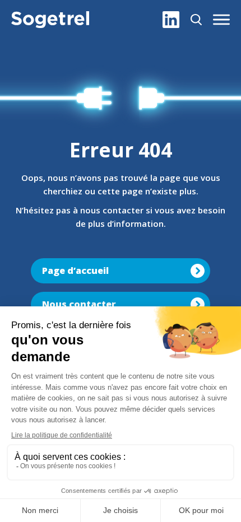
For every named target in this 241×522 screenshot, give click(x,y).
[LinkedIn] (171, 19)
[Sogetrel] (50, 19)
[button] (221, 19)
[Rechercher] (196, 19)
